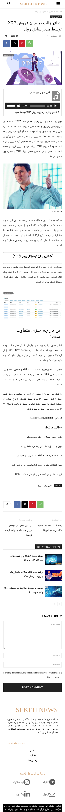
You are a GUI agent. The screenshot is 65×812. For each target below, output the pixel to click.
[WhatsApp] (29, 43)
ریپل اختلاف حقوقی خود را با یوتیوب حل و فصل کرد (37, 465)
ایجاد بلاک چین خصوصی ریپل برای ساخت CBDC (38, 474)
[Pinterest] (22, 43)
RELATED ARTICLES (48, 547)
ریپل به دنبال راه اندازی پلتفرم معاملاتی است (40, 446)
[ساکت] (18, 106)
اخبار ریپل (48, 486)
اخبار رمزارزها (40, 11)
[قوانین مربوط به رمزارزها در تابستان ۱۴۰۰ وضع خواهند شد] (53, 591)
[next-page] (54, 604)
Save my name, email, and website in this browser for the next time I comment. (32, 674)
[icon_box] (50, 784)
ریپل (39, 486)
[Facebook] (6, 43)
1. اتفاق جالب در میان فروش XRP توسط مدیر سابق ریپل (35, 112)
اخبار (51, 11)
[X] (14, 43)
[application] (32, 106)
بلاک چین (8, 370)
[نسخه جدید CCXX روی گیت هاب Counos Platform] (53, 559)
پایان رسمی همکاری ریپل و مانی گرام (44, 437)
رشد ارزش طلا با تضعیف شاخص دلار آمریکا (49, 528)
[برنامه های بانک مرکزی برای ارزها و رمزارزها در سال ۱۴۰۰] (53, 575)
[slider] (11, 106)
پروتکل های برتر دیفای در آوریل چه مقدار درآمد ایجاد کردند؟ (18, 530)
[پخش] (55, 106)
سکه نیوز (48, 220)
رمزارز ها (34, 122)
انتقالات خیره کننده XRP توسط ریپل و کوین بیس (38, 456)
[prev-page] (60, 604)
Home (59, 11)
